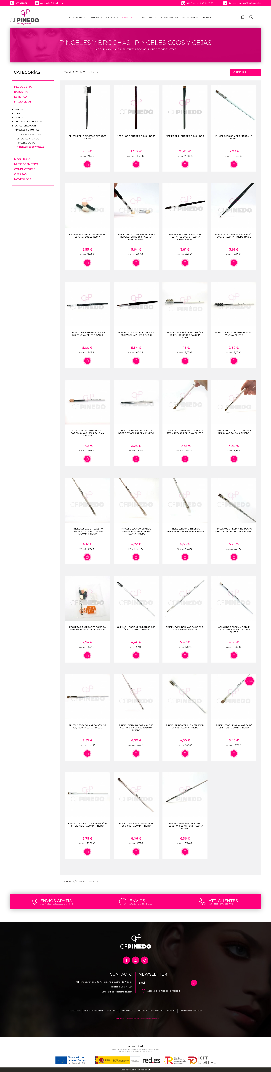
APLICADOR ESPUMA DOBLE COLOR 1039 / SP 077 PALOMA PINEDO (234, 629)
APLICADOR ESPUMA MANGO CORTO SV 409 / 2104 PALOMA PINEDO (87, 433)
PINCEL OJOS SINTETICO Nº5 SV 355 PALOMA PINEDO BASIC (87, 333)
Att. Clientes (223, 900)
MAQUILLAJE (128, 17)
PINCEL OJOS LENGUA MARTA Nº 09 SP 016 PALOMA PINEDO (234, 726)
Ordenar (239, 72)
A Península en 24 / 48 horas (141, 904)
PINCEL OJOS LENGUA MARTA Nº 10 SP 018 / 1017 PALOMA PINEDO (87, 824)
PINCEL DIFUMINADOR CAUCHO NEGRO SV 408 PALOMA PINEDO (136, 431)
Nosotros (75, 1011)
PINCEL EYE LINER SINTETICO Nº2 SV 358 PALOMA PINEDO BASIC (233, 235)
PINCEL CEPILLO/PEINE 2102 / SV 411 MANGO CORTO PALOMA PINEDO (185, 335)
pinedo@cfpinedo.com (120, 991)
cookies (143, 1069)
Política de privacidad (151, 1011)
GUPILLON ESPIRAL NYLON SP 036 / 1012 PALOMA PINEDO (136, 628)
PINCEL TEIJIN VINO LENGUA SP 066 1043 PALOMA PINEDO (136, 824)
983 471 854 (126, 986)
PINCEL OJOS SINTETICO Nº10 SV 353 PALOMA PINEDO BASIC (136, 333)
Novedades (22, 179)
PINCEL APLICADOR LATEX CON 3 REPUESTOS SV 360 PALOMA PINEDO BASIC (136, 237)
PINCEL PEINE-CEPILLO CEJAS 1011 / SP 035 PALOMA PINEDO (185, 726)
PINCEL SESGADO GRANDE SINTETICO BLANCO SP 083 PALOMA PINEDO (136, 531)
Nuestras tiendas (93, 1011)
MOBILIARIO (148, 17)
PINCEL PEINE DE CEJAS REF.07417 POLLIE (87, 137)
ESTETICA (110, 17)
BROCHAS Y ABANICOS (29, 134)
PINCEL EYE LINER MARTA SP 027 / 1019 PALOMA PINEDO (185, 628)
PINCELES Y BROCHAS (134, 49)
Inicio (98, 49)
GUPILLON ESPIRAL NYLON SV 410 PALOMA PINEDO (233, 333)
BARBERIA (94, 17)
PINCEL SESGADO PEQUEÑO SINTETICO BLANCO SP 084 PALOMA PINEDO (87, 531)
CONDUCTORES (189, 17)
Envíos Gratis (56, 900)
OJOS (17, 113)
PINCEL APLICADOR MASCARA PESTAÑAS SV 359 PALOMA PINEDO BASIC (185, 237)
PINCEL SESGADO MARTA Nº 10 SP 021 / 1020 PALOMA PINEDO (87, 726)
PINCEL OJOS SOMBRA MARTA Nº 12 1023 (233, 137)
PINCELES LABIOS (26, 142)
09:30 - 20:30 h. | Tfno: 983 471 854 (221, 904)
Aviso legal (128, 1011)
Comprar (87, 164)
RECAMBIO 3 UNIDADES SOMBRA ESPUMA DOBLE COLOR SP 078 (87, 628)
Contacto (112, 1011)
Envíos (137, 900)
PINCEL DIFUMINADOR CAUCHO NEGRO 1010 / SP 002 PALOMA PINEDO (136, 727)
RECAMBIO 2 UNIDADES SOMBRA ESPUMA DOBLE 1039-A (87, 235)
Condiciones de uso (191, 1011)
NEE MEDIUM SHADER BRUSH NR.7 (185, 136)
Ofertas (206, 17)
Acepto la (152, 991)
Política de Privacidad (169, 991)
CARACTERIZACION (25, 125)
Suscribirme (194, 983)
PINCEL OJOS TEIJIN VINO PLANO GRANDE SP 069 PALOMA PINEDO (233, 529)
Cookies (171, 1011)
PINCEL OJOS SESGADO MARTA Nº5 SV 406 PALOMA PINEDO (233, 431)
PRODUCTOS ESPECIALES (29, 121)
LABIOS (19, 117)
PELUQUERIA (75, 17)
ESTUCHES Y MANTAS (28, 138)
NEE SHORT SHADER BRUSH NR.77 (136, 136)
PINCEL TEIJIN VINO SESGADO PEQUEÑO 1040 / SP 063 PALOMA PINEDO (185, 826)
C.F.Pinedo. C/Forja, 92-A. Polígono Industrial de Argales (104, 982)
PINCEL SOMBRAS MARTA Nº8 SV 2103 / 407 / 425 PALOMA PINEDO (185, 431)
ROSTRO (19, 109)
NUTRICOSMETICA (169, 17)
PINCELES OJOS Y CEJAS (30, 147)
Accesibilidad (135, 1046)
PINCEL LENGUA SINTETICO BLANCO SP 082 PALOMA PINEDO (185, 529)
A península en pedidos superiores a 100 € (56, 904)
